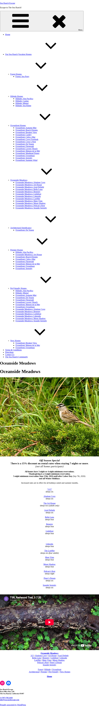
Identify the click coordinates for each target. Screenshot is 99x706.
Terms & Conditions (13, 350)
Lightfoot (49, 531)
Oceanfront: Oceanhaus (25, 155)
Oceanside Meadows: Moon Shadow (30, 203)
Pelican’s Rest (49, 571)
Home (7, 34)
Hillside (47, 669)
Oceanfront (56, 669)
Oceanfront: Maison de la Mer (27, 151)
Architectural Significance (20, 228)
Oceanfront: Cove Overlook (26, 139)
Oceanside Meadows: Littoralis (28, 196)
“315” (49, 489)
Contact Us (9, 354)
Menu (80, 30)
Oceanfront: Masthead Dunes (27, 153)
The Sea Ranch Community (16, 357)
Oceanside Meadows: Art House (28, 185)
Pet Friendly (54, 672)
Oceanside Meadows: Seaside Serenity (31, 208)
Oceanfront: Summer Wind (26, 160)
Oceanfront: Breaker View (26, 132)
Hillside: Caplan (22, 101)
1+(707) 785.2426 (6, 698)
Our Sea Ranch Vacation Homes (18, 54)
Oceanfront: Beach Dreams (26, 130)
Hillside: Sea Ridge (23, 106)
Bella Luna (49, 517)
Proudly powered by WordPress (13, 705)
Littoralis (49, 544)
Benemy (49, 524)
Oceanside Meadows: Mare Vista (28, 201)
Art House (52, 655)
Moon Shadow (49, 564)
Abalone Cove (49, 496)
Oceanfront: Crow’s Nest (25, 142)
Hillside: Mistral (21, 103)
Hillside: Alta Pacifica (24, 99)
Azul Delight (49, 510)
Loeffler (37, 660)
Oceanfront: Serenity (23, 158)
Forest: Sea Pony (22, 76)
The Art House (49, 503)
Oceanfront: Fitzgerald (24, 146)
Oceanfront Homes (18, 125)
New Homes (15, 341)
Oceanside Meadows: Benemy (27, 192)
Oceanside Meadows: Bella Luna (29, 189)
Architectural (34, 672)
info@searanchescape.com (9, 700)
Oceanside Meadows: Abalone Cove (30, 182)
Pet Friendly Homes (18, 288)
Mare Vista (49, 557)
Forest (40, 669)
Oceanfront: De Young (24, 144)
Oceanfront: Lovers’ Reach (26, 149)
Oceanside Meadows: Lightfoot (28, 194)
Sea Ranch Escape (7, 3)
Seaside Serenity (49, 585)
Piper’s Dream (49, 578)
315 (32, 655)
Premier (44, 672)
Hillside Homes (16, 96)
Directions (9, 352)
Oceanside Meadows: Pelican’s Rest (30, 205)
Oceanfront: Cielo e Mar (25, 137)
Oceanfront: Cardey (23, 135)
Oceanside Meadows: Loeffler (27, 199)
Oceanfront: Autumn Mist (25, 128)
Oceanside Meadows (18, 180)
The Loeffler (49, 551)
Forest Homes (16, 74)
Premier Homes (16, 250)
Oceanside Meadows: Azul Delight (29, 187)
